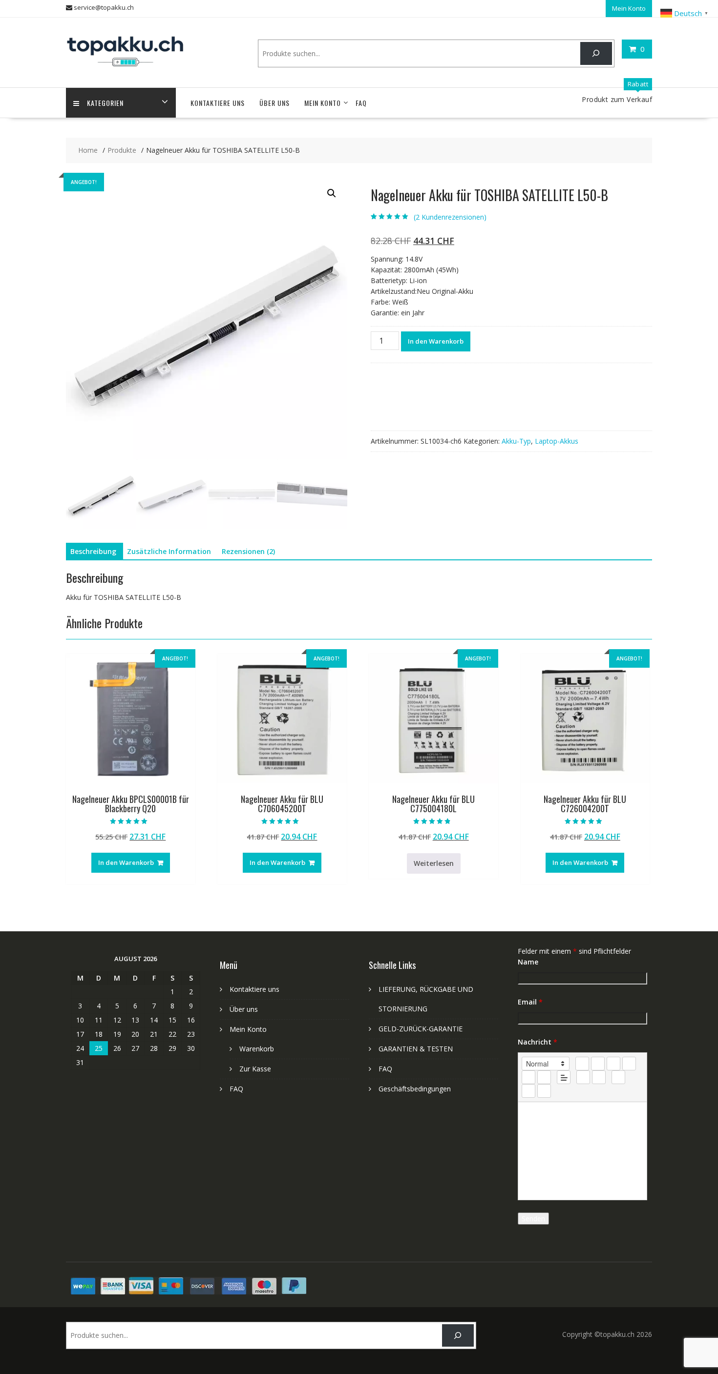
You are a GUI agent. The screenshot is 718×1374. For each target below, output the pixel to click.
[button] (331, 193)
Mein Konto (629, 8)
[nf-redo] (544, 1091)
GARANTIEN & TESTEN (416, 1048)
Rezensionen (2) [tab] (248, 551)
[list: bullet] (544, 1077)
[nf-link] (583, 1077)
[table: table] (618, 1077)
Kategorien (105, 103)
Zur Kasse (255, 1068)
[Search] (596, 53)
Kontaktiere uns (217, 103)
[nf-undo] (528, 1091)
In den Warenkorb (436, 341)
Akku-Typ (516, 441)
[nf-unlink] (599, 1077)
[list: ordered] (528, 1077)
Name (528, 961)
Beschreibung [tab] (93, 551)
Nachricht (537, 1041)
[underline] (613, 1063)
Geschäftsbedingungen (415, 1088)
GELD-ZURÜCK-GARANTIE (421, 1028)
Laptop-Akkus (556, 441)
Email (530, 1001)
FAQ (361, 103)
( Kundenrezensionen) (450, 217)
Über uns (274, 103)
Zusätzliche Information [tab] (169, 551)
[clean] (629, 1063)
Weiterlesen (434, 863)
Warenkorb (256, 1048)
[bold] (582, 1063)
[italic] (598, 1063)
